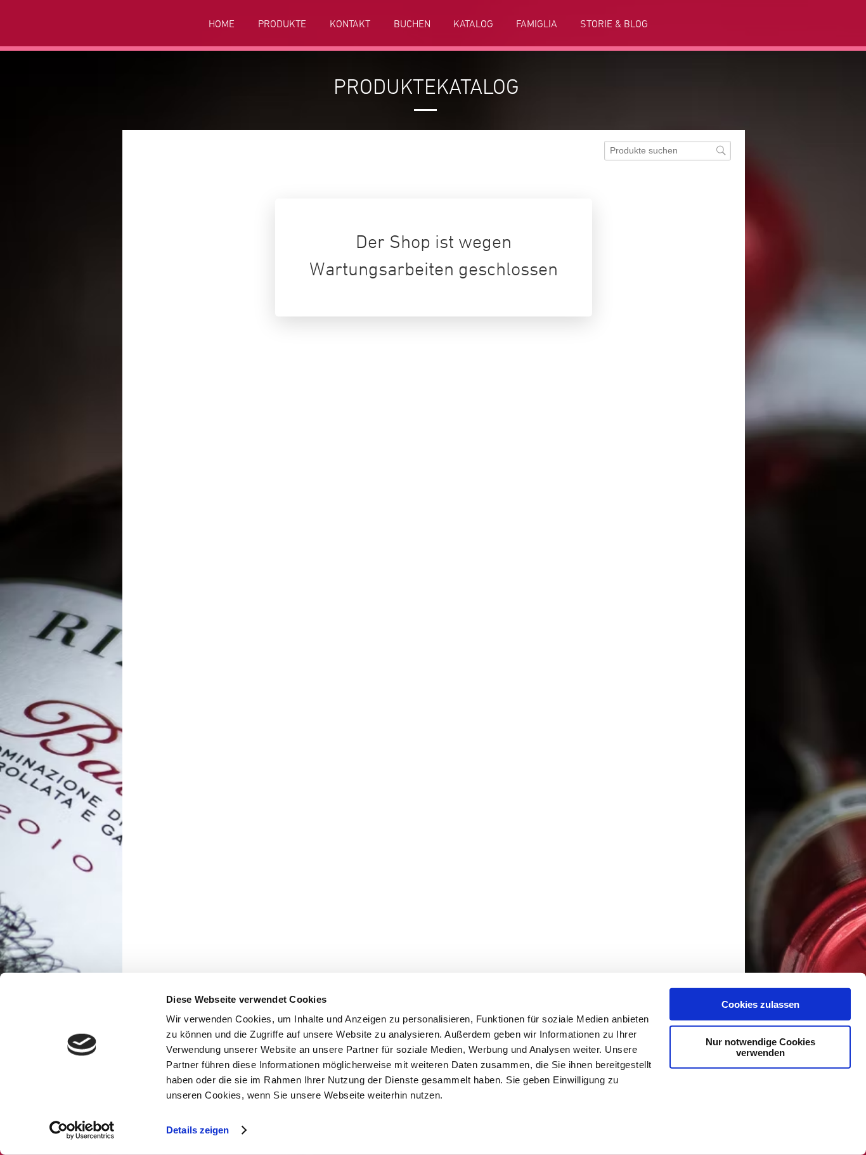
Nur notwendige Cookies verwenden (760, 1046)
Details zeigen (197, 1130)
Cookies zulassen (760, 1004)
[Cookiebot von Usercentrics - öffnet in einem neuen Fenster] (82, 1130)
